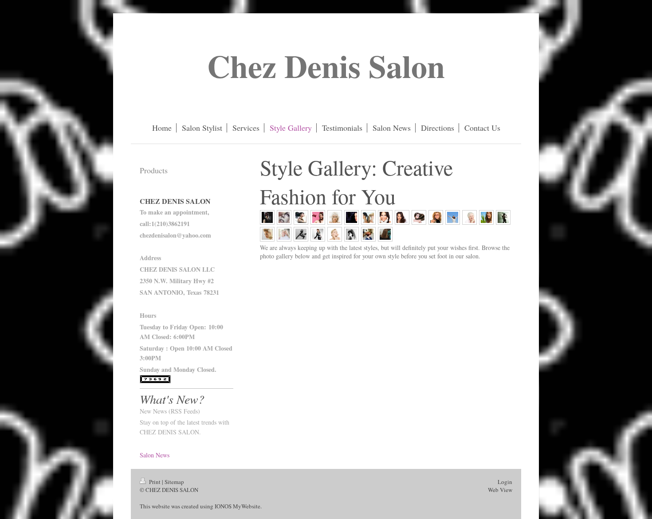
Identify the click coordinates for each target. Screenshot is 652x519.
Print (155, 482)
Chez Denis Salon (326, 66)
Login (505, 482)
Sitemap (174, 482)
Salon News (154, 455)
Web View (500, 490)
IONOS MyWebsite (237, 506)
